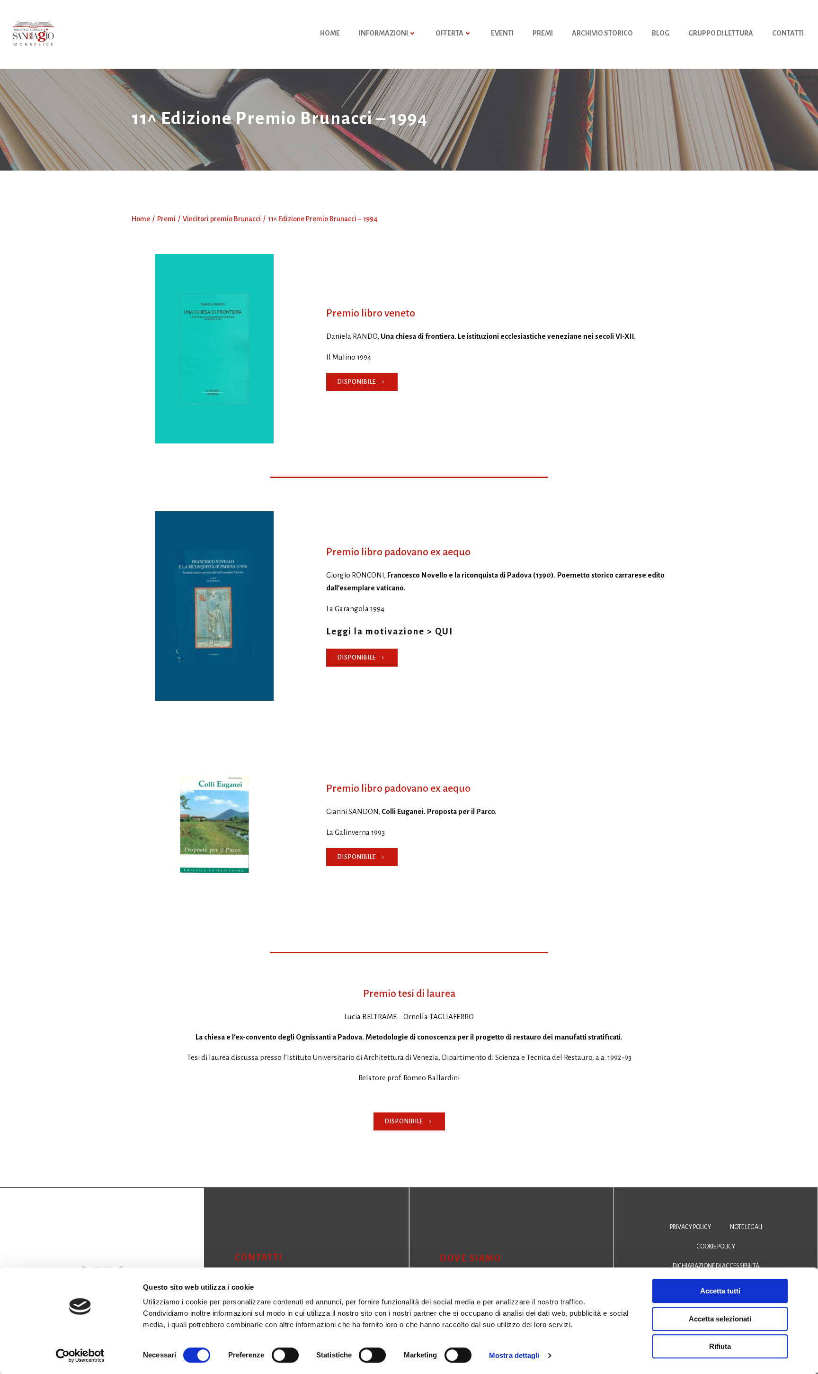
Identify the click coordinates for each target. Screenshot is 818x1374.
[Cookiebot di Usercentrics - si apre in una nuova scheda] (80, 1355)
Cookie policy (715, 1246)
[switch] (285, 1354)
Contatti (788, 33)
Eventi (502, 33)
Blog (660, 33)
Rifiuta (720, 1346)
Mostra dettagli (514, 1355)
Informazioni (383, 33)
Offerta (449, 33)
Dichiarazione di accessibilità (716, 1266)
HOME (330, 33)
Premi (543, 33)
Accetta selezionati (720, 1319)
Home (141, 219)
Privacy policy (690, 1227)
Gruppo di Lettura (720, 33)
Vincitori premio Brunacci (222, 219)
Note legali (746, 1227)
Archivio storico (602, 33)
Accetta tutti (720, 1291)
